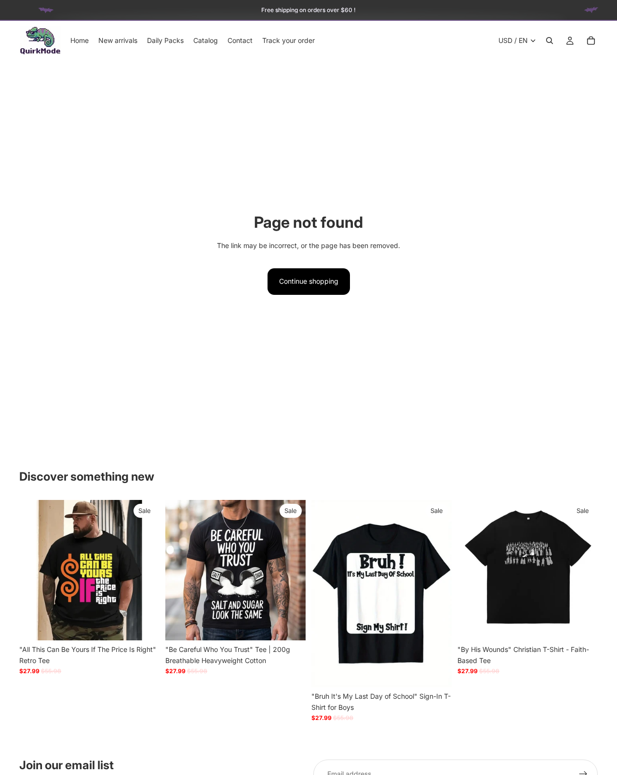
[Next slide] (145, 570)
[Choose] (144, 626)
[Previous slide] (33, 570)
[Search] (549, 40)
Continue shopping (308, 281)
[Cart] (591, 40)
